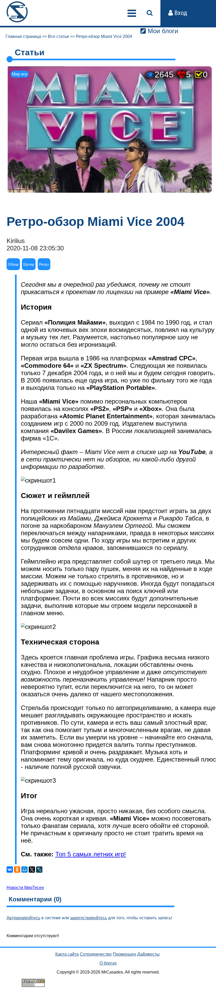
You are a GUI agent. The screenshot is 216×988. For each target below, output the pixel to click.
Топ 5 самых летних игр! (90, 854)
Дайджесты (148, 954)
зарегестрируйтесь (88, 918)
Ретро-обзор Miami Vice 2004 (104, 36)
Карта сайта (67, 954)
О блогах (108, 963)
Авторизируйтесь (23, 918)
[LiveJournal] (39, 869)
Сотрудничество (96, 954)
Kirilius (16, 240)
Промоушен (124, 954)
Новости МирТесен (25, 887)
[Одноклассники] (17, 869)
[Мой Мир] (24, 869)
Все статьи (58, 36)
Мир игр (19, 74)
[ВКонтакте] (10, 869)
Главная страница (23, 36)
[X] (32, 869)
